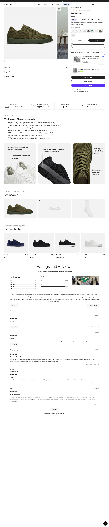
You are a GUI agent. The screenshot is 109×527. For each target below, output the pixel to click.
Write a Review (87, 10)
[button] (23, 281)
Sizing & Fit (7, 67)
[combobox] (85, 61)
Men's (97, 40)
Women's (80, 40)
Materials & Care (9, 76)
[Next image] (7, 61)
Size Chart (101, 64)
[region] (85, 280)
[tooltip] (59, 291)
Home (72, 7)
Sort (86, 311)
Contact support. (60, 413)
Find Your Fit (66, 4)
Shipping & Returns (9, 72)
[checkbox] (88, 60)
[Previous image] (4, 61)
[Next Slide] (98, 280)
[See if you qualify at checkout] (99, 19)
